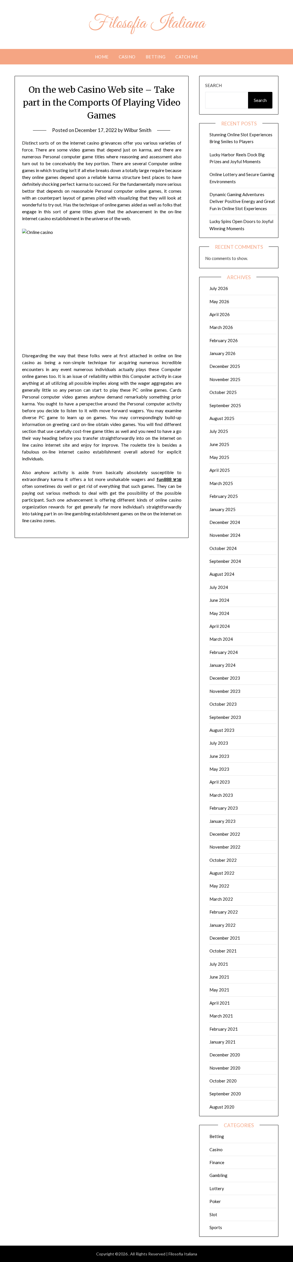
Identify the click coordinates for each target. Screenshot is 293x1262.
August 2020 (221, 1106)
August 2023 (221, 730)
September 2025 (225, 405)
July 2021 (218, 964)
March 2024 (221, 639)
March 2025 (221, 483)
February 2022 (223, 911)
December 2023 (224, 678)
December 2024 (224, 522)
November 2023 (224, 691)
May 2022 (219, 885)
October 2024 (223, 548)
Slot (213, 1214)
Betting (156, 56)
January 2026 (222, 353)
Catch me (186, 56)
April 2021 (219, 1002)
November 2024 (224, 535)
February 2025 (223, 496)
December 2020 (224, 1054)
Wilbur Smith (137, 130)
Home (102, 56)
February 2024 (223, 652)
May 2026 (219, 301)
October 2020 (223, 1080)
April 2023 (219, 781)
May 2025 (219, 457)
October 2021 (223, 950)
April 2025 (219, 470)
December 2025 (224, 366)
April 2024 (219, 626)
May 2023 (219, 769)
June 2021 (219, 976)
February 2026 (223, 340)
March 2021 (221, 1015)
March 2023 (221, 795)
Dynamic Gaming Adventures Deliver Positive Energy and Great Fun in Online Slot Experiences (242, 201)
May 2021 (219, 989)
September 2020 (225, 1093)
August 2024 (221, 574)
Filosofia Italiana (146, 23)
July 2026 (218, 288)
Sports (215, 1227)
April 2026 (219, 314)
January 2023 (222, 821)
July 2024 (218, 587)
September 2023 (225, 717)
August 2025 (221, 418)
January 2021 (222, 1041)
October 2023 (223, 704)
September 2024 (225, 561)
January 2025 (222, 509)
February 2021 (223, 1029)
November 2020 (224, 1067)
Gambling (218, 1175)
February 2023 (223, 808)
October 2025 (223, 392)
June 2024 (219, 600)
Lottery (216, 1188)
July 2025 (218, 431)
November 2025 (224, 379)
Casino (127, 56)
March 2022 (221, 899)
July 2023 (218, 743)
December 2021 (224, 937)
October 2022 (223, 860)
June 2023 (219, 756)
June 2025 (219, 444)
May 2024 (219, 613)
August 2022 (221, 872)
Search (213, 85)
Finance (216, 1162)
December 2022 (224, 834)
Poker (215, 1201)
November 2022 (224, 846)
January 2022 (222, 925)
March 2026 (221, 327)
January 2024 (222, 665)
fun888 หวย (169, 479)
